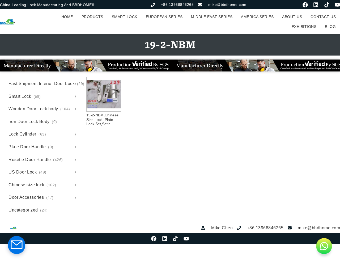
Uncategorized (28, 210)
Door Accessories (31, 197)
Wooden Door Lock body (39, 109)
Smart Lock (24, 96)
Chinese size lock (32, 185)
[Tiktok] (326, 4)
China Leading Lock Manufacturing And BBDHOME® (47, 5)
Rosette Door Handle (35, 159)
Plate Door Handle (30, 147)
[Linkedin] (315, 4)
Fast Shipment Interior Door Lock (44, 83)
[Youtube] (337, 4)
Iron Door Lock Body (32, 121)
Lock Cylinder (27, 134)
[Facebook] (305, 4)
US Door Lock (27, 172)
